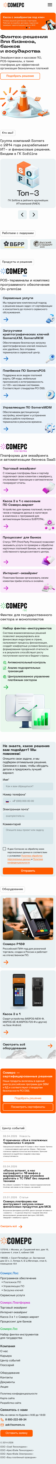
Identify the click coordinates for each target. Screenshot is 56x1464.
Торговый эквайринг (13, 1308)
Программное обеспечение (18, 1278)
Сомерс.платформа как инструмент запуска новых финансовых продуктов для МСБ (27, 1204)
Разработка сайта (10, 1403)
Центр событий (10, 1360)
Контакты (6, 1377)
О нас (4, 1351)
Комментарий (12, 824)
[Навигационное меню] (50, 4)
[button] (16, 1433)
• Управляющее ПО (13, 1286)
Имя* (6, 780)
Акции (4, 1387)
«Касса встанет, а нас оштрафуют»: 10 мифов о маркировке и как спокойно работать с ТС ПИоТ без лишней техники (26, 1176)
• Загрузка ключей (12, 1290)
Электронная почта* (16, 809)
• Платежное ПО (11, 1282)
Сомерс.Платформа (15, 1302)
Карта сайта (7, 1398)
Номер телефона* (14, 794)
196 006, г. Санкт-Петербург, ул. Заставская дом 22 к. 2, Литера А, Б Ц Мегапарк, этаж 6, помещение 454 (23, 1261)
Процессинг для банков (16, 1321)
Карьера (6, 1356)
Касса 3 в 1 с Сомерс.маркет (19, 1317)
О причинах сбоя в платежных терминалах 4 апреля (25, 1141)
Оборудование (10, 1373)
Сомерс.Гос (9, 1329)
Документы (7, 1382)
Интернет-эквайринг (13, 1312)
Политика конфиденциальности (18, 1394)
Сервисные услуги (12, 1295)
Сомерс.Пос (9, 1273)
